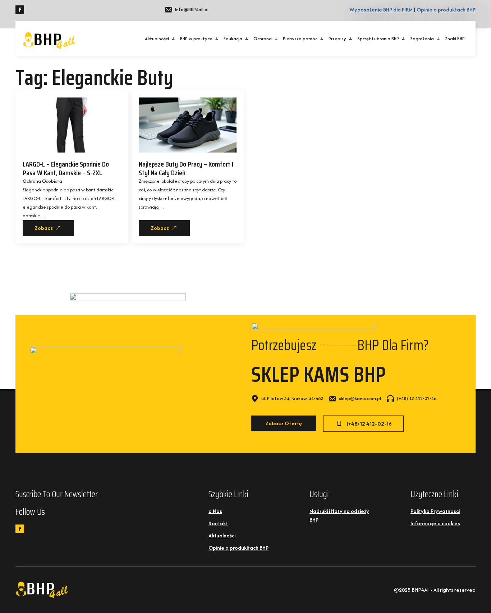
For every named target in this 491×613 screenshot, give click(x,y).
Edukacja (233, 38)
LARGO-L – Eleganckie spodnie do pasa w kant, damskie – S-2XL (66, 168)
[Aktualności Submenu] (173, 39)
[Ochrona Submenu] (276, 39)
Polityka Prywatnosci (435, 511)
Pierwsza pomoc (300, 38)
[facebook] (19, 9)
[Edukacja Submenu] (247, 39)
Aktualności (157, 38)
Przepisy (337, 38)
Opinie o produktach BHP (446, 9)
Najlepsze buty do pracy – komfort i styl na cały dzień (186, 168)
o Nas (215, 511)
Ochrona (262, 38)
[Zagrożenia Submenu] (438, 39)
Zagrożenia (422, 38)
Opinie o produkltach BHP (238, 547)
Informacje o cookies (435, 523)
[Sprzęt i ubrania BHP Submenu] (403, 39)
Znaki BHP (455, 38)
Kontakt (218, 523)
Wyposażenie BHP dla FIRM (381, 9)
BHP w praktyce (196, 38)
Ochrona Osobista (42, 181)
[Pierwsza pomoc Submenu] (322, 39)
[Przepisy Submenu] (350, 39)
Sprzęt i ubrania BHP (378, 38)
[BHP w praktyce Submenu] (217, 39)
